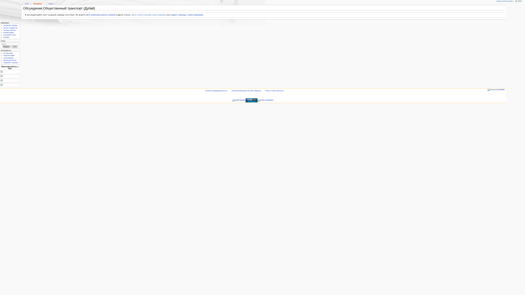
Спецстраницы (8, 58)
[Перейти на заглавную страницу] (10, 10)
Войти (520, 1)
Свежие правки (8, 32)
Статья (26, 4)
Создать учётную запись (504, 1)
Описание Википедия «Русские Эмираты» (246, 91)
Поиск (3, 41)
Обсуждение (37, 4)
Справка (6, 37)
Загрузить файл (8, 55)
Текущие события (9, 30)
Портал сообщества (10, 28)
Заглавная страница (10, 25)
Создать (51, 4)
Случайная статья (9, 35)
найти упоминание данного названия (100, 15)
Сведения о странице (10, 62)
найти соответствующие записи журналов (148, 15)
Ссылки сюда (8, 53)
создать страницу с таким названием (186, 15)
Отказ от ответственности (274, 91)
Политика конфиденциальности (216, 91)
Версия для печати (9, 60)
